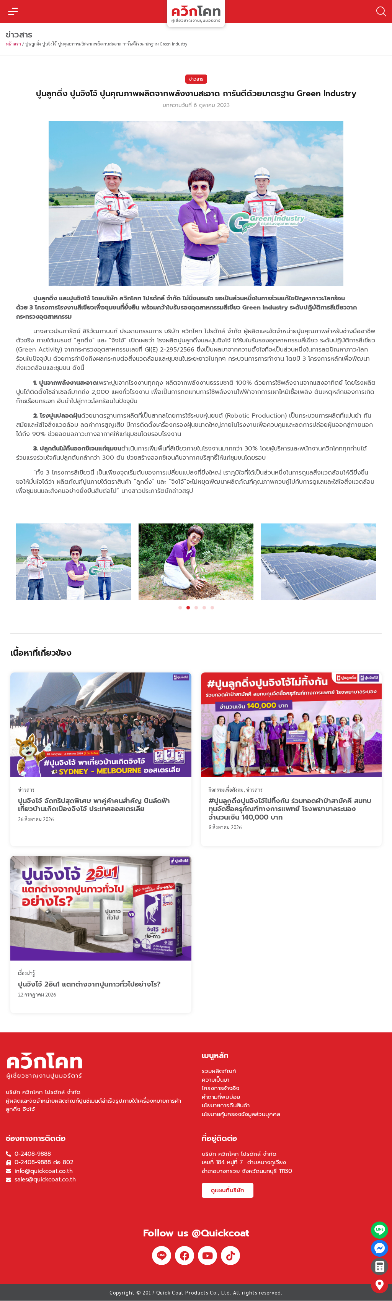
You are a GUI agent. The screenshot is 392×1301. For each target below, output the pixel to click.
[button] (13, 11)
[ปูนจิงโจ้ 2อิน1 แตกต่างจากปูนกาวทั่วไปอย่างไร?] (100, 908)
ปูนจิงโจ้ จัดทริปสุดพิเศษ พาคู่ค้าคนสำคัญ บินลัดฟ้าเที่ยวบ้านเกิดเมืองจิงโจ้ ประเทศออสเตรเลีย (94, 805)
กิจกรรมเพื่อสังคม (226, 789)
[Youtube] (207, 1255)
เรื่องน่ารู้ (26, 973)
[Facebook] (184, 1255)
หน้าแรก (13, 44)
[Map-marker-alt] (379, 1284)
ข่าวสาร (196, 79)
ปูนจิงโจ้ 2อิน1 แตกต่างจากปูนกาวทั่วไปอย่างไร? (89, 984)
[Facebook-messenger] (379, 1248)
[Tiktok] (230, 1255)
